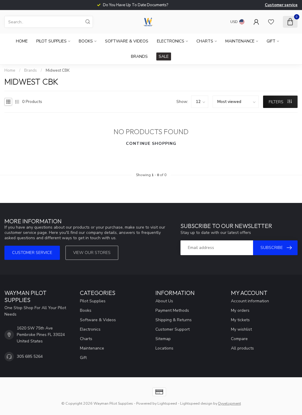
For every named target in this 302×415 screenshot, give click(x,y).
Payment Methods (172, 310)
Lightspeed (167, 403)
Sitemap (163, 339)
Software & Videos (126, 41)
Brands (139, 56)
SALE (164, 56)
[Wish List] (271, 22)
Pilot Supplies (51, 41)
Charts (204, 41)
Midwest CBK (58, 70)
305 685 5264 (30, 356)
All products (242, 348)
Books (86, 41)
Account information (250, 301)
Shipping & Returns (173, 320)
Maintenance (240, 41)
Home (22, 41)
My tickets (240, 320)
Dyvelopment (229, 403)
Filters (277, 102)
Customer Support (172, 329)
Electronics (170, 41)
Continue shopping (151, 143)
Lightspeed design (196, 403)
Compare (239, 339)
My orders (240, 310)
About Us (164, 301)
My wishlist (241, 329)
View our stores (92, 252)
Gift (271, 41)
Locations (164, 348)
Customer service (281, 5)
